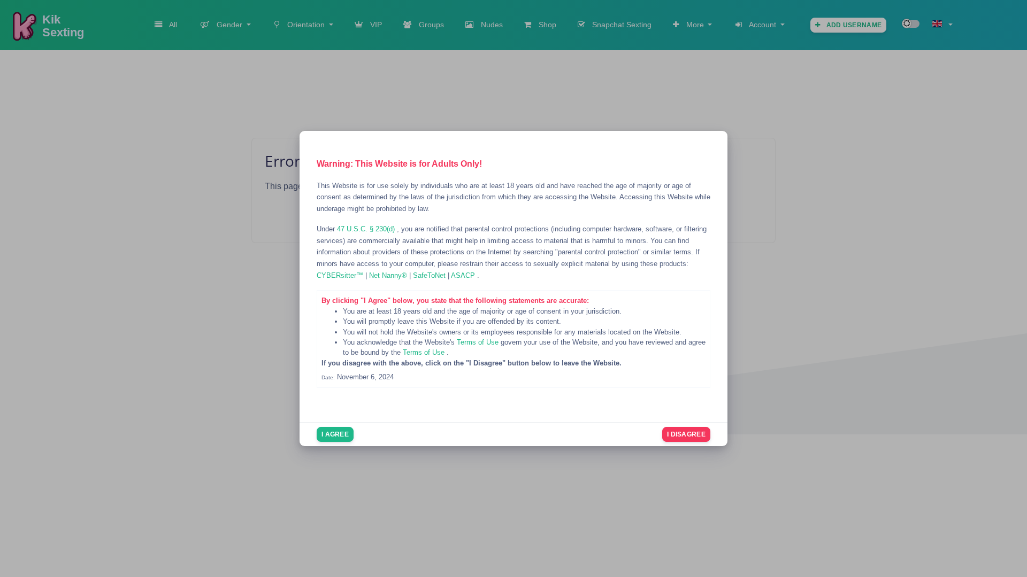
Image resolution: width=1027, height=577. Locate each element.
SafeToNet (430, 275)
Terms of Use (479, 342)
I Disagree (686, 434)
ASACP (464, 275)
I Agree (335, 434)
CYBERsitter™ (341, 275)
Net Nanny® (389, 275)
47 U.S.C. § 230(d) (367, 229)
